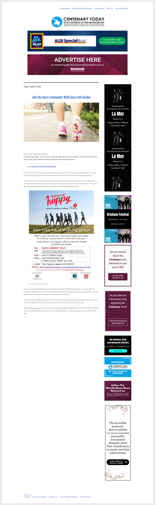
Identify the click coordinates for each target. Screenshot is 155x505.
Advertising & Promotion (85, 497)
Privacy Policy (27, 497)
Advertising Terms (53, 497)
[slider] (119, 241)
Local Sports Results (121, 8)
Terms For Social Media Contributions (68, 497)
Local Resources (99, 8)
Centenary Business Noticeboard (82, 8)
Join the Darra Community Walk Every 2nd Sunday (61, 97)
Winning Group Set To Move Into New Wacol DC (43, 166)
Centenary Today (27, 495)
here (64, 311)
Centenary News (65, 8)
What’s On (110, 8)
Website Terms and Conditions (39, 497)
